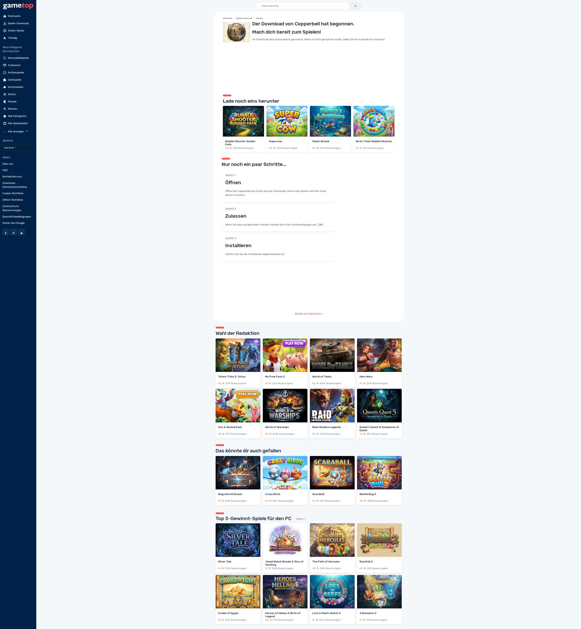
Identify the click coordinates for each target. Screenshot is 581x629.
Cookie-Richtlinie (12, 193)
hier (371, 39)
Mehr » (300, 518)
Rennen (12, 108)
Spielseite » (315, 313)
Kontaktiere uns (12, 176)
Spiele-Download (18, 23)
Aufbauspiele (15, 72)
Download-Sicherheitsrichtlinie (14, 184)
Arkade (11, 101)
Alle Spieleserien (17, 123)
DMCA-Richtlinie (12, 199)
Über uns (7, 163)
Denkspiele (14, 79)
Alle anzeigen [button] (14, 131)
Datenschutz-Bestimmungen (11, 208)
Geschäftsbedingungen (16, 216)
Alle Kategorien (16, 115)
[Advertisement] (308, 67)
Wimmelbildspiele (18, 57)
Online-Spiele (15, 30)
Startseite (14, 16)
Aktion (11, 94)
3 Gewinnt (13, 65)
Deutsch (9, 147)
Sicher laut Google (13, 222)
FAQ (5, 170)
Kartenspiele (15, 86)
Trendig (12, 37)
